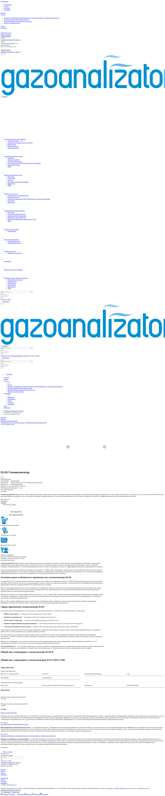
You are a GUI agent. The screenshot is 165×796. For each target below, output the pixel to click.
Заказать (3, 503)
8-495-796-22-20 (6, 33)
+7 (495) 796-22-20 (119, 788)
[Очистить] (32, 292)
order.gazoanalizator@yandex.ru (11, 40)
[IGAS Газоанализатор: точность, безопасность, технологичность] (86, 447)
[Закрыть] (2, 367)
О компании (4, 778)
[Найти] (6, 295)
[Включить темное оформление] (3, 54)
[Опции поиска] (2, 293)
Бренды (3, 771)
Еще (9, 166)
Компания (4, 774)
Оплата (3, 780)
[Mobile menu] (2, 360)
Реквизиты (4, 783)
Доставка (4, 781)
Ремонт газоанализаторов (9, 713)
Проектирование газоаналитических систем (14, 724)
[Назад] (9, 383)
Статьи (3, 773)
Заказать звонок (5, 36)
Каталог (3, 769)
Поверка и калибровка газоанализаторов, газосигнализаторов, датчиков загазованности (28, 736)
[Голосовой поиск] (3, 295)
